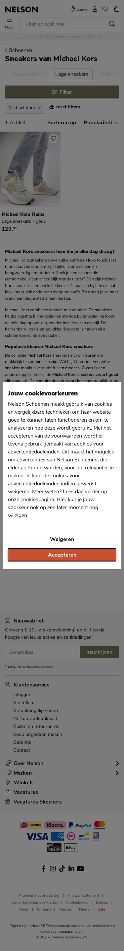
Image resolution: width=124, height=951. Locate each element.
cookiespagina (37, 499)
